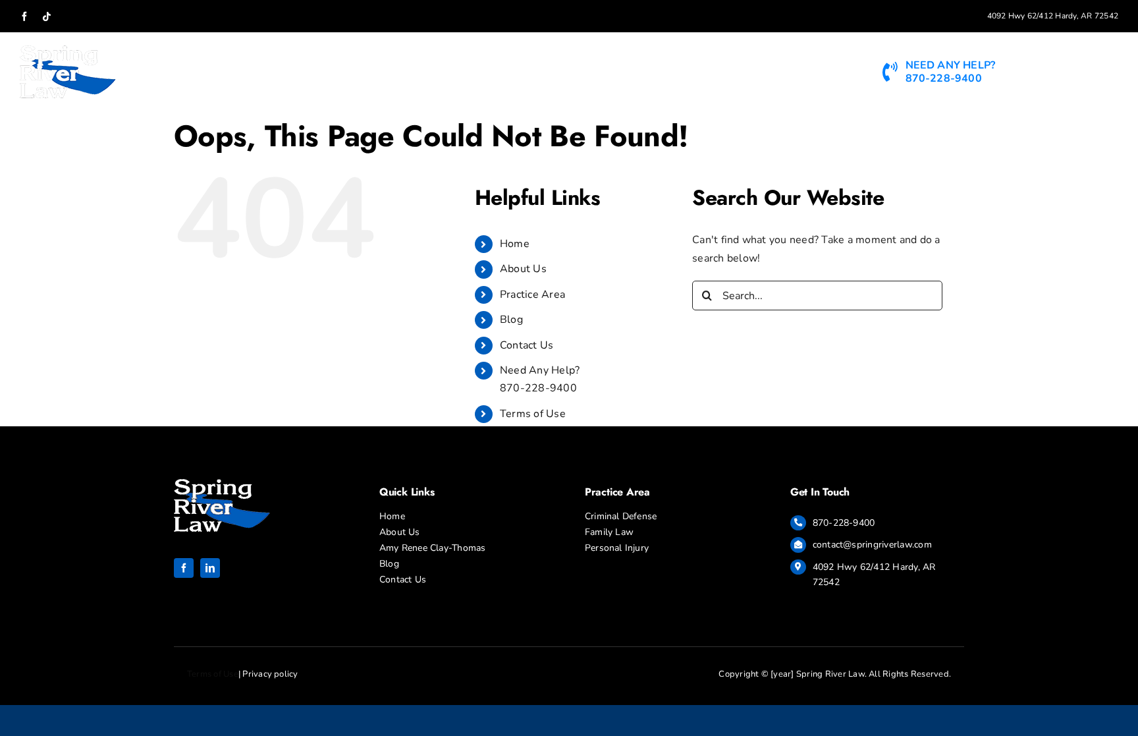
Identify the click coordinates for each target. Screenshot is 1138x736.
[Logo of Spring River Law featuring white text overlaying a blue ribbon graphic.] (222, 484)
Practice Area (532, 294)
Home (514, 244)
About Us (523, 269)
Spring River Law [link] (830, 674)
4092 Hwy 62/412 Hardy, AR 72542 (1052, 16)
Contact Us (526, 345)
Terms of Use (533, 414)
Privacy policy (270, 674)
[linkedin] (210, 568)
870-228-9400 (844, 523)
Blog (511, 319)
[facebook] (184, 568)
